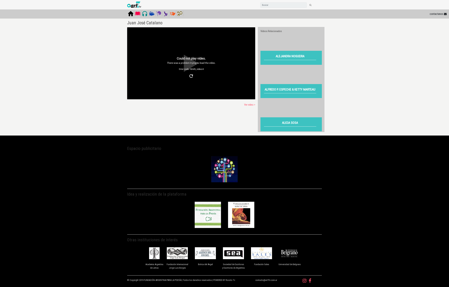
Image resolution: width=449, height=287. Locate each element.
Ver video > (249, 104)
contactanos (437, 14)
